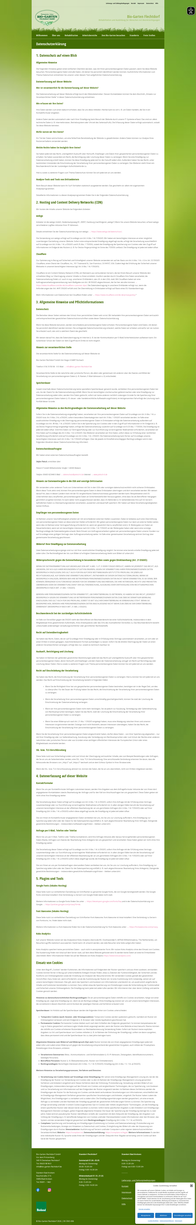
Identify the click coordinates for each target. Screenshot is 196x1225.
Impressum (178, 1221)
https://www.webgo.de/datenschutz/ (105, 231)
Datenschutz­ (150, 3)
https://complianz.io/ (74, 1132)
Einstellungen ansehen (182, 1215)
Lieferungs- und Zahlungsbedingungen (117, 3)
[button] (191, 1186)
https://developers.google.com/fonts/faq (103, 901)
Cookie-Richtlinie (153, 1221)
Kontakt (133, 3)
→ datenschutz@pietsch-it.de (72, 474)
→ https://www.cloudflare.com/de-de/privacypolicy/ (114, 295)
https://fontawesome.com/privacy (142, 927)
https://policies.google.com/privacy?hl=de (61, 904)
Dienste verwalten (144, 1209)
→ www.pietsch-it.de (99, 474)
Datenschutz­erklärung (167, 1221)
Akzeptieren (145, 1215)
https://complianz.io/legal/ (116, 1132)
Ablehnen (163, 1215)
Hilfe (156, 3)
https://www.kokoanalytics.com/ (117, 955)
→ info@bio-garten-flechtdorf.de (78, 366)
